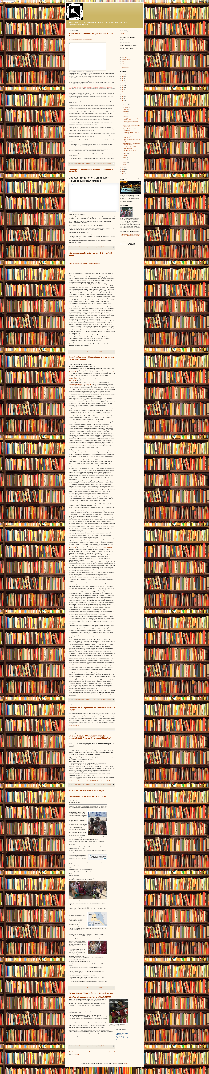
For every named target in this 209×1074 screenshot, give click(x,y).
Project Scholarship (125, 59)
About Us (123, 61)
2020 (123, 83)
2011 (123, 103)
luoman (115, 1063)
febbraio (125, 162)
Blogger (125, 1063)
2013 (123, 98)
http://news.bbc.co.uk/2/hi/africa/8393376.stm (88, 796)
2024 (123, 74)
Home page (92, 1052)
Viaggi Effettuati (125, 67)
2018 (123, 87)
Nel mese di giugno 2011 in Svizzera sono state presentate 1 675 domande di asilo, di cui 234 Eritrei (89, 737)
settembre (125, 111)
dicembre (125, 105)
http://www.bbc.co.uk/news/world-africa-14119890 (90, 997)
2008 (123, 171)
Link (122, 63)
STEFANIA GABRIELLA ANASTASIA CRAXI (81, 384)
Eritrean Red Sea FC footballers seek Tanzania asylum (91, 993)
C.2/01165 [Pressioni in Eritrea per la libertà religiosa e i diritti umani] (84, 263)
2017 (123, 89)
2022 (123, 78)
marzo (124, 160)
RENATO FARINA (73, 379)
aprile (124, 157)
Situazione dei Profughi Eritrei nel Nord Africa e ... (131, 133)
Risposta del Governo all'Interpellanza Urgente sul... (131, 129)
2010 (123, 167)
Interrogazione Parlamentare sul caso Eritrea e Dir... (131, 125)
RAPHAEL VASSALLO (74, 40)
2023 (123, 76)
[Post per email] (113, 163)
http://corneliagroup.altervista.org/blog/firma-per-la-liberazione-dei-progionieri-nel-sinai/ (130, 235)
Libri (122, 65)
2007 (123, 174)
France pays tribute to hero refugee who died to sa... (131, 118)
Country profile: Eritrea (122, 1039)
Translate (122, 33)
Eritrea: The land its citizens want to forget (86, 790)
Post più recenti (72, 1052)
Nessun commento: (107, 163)
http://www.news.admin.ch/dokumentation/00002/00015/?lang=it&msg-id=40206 (89, 780)
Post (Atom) (76, 1054)
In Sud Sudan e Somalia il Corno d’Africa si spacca (130, 147)
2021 (123, 80)
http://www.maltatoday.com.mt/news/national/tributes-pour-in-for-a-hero (80, 39)
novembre (125, 107)
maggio (125, 155)
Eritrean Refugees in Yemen (129, 150)
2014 (123, 96)
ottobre (125, 109)
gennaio (125, 164)
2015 (123, 94)
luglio (124, 116)
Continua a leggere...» (74, 725)
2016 (123, 92)
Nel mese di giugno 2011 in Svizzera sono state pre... (131, 136)
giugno (125, 153)
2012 (123, 100)
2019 (123, 85)
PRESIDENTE (72, 372)
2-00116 (99, 370)
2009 (123, 169)
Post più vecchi (111, 1052)
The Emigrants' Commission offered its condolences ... (131, 122)
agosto (124, 114)
